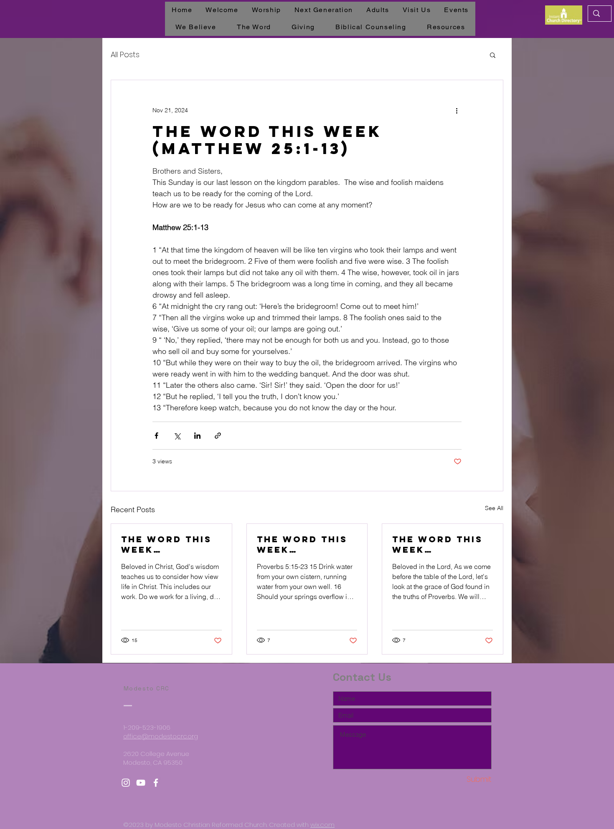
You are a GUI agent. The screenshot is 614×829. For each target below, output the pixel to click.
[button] (493, 54)
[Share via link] (218, 436)
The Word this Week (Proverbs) (437, 544)
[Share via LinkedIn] (197, 436)
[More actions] (457, 110)
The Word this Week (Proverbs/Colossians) (169, 544)
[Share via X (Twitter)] (177, 436)
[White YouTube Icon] (140, 782)
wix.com (322, 824)
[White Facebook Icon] (155, 782)
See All (494, 508)
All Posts (125, 54)
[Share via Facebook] (156, 436)
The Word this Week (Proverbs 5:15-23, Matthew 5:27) (305, 544)
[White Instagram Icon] (125, 782)
